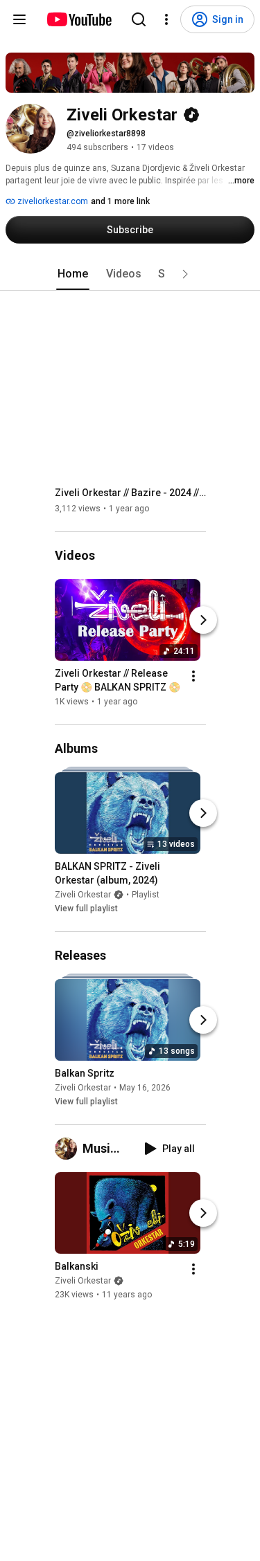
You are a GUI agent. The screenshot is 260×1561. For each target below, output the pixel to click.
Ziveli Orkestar (83, 895)
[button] (185, 274)
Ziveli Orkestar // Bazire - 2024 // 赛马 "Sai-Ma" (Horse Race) (131, 492)
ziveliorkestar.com (51, 201)
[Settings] (166, 19)
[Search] (138, 19)
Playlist (145, 895)
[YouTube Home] (78, 19)
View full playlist (86, 908)
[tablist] (130, 274)
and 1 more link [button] (120, 201)
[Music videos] (69, 1149)
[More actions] (193, 676)
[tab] (72, 274)
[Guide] (19, 19)
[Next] (203, 620)
